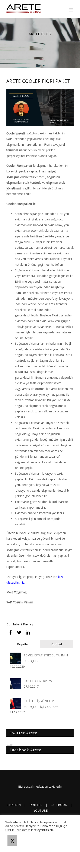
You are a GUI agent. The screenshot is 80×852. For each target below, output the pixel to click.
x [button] (12, 840)
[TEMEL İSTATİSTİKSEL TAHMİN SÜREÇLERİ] (15, 655)
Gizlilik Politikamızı (17, 830)
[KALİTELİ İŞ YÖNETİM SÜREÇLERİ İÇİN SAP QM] (15, 701)
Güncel (56, 644)
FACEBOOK (59, 805)
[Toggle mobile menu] (71, 9)
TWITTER (35, 805)
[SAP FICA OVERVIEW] (15, 681)
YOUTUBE (40, 810)
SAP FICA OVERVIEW (38, 681)
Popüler (23, 644)
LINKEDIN (14, 805)
